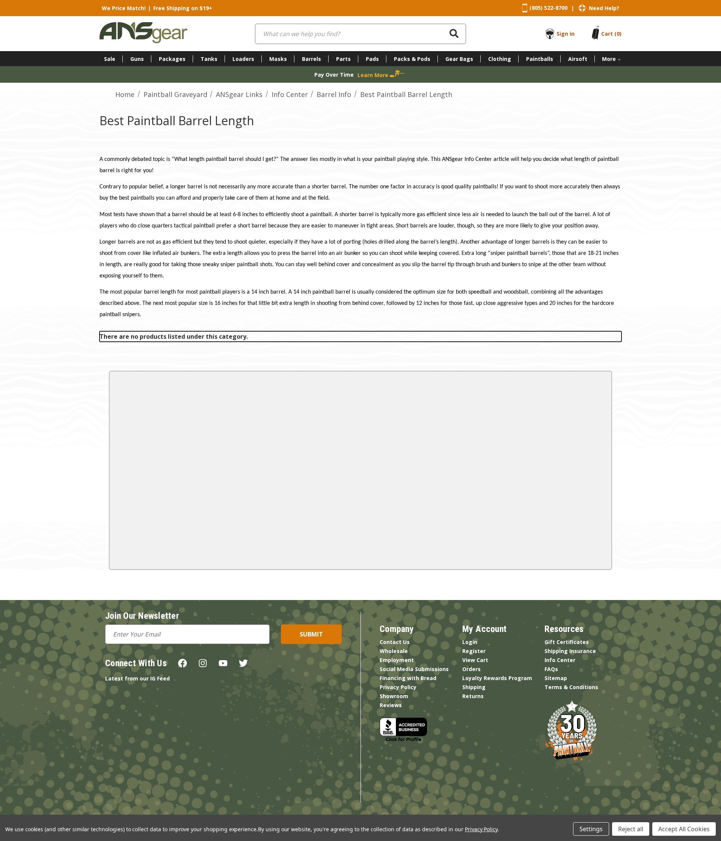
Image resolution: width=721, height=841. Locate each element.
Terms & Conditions (571, 687)
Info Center (560, 660)
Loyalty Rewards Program (497, 678)
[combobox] (360, 34)
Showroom (394, 696)
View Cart (475, 660)
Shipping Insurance (570, 651)
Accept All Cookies (684, 829)
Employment (397, 660)
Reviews (391, 705)
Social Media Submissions (414, 669)
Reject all (630, 829)
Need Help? (604, 8)
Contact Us (395, 642)
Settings (591, 829)
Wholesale (394, 651)
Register (474, 651)
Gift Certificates (567, 642)
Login (469, 642)
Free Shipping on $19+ (182, 8)
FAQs (551, 669)
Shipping (474, 687)
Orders (471, 669)
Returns (473, 696)
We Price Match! (124, 8)
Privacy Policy (398, 687)
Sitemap (556, 678)
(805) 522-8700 (548, 7)
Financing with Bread (408, 678)
